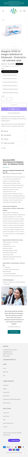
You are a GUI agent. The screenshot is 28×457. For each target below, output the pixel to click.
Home (4, 368)
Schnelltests (6, 395)
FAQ (4, 375)
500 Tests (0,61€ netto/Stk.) (11, 86)
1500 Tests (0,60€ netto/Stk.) (11, 89)
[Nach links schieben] (10, 46)
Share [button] (4, 148)
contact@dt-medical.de (9, 359)
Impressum (6, 412)
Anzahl (2, 96)
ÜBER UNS (5, 372)
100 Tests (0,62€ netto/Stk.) (11, 82)
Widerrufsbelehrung (8, 423)
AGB (4, 419)
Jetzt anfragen (14, 332)
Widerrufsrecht (7, 403)
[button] (3, 11)
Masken (5, 388)
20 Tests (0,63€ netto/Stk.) (10, 72)
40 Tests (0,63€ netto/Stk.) (10, 75)
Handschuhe (6, 392)
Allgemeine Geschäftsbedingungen (12, 399)
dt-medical (11, 452)
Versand (6, 66)
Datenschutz (6, 416)
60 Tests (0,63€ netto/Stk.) (10, 79)
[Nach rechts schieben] (17, 46)
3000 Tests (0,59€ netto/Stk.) (11, 93)
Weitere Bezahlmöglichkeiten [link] (14, 112)
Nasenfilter (6, 385)
